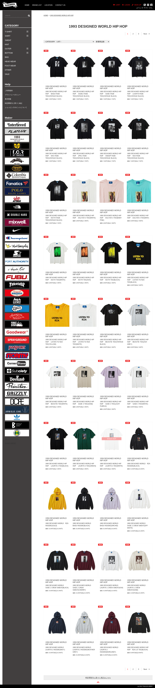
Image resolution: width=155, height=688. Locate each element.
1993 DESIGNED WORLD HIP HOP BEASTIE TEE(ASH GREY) (138, 342)
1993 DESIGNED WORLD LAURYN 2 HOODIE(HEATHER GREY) (84, 649)
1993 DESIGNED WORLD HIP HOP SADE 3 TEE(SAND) (83, 403)
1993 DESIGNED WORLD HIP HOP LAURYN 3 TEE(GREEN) (84, 465)
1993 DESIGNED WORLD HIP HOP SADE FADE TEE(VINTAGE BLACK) (110, 94)
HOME (27, 5)
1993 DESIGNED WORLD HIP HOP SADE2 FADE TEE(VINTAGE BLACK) (83, 94)
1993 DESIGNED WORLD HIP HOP (62, 15)
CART (118, 5)
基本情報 (8, 99)
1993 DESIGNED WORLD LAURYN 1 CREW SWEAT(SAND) (137, 587)
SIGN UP (137, 5)
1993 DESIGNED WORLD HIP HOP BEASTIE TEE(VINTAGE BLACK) (111, 342)
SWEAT (8, 40)
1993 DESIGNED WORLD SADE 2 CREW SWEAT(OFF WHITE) (137, 525)
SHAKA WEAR (10, 443)
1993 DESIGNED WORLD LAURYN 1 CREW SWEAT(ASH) (111, 586)
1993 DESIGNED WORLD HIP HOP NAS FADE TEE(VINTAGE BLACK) (56, 156)
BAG (7, 57)
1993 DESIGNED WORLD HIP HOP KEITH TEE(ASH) (83, 279)
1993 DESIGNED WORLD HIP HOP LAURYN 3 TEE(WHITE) (111, 465)
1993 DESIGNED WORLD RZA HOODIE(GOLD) (56, 524)
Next (146, 34)
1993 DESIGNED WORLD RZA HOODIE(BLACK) (138, 465)
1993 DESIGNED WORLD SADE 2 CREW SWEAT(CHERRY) (83, 587)
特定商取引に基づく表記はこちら (98, 678)
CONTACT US (60, 5)
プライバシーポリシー (13, 95)
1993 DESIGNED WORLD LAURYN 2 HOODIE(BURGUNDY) (110, 649)
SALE (7, 74)
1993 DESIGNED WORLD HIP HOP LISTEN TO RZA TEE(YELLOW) (56, 342)
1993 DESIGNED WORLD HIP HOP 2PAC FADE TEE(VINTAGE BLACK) (83, 156)
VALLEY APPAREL (12, 439)
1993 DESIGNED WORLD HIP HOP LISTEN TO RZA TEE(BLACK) (138, 280)
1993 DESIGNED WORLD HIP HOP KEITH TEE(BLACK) (110, 279)
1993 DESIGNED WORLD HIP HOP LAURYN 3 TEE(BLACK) (56, 465)
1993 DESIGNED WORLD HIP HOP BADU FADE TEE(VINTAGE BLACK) (56, 94)
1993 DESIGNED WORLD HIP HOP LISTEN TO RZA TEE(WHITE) (83, 342)
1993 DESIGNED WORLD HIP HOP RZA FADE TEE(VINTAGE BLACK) (138, 156)
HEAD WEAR (10, 61)
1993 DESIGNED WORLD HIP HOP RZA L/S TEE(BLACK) (138, 648)
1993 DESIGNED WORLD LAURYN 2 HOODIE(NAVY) (55, 648)
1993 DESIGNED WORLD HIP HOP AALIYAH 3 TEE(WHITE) (84, 217)
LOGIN (127, 5)
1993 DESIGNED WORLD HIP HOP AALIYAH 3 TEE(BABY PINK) (111, 218)
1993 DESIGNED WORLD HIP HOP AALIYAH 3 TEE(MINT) (138, 217)
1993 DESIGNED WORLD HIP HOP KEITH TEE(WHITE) (56, 279)
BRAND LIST (37, 5)
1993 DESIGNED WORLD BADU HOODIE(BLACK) (83, 524)
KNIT (7, 44)
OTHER (8, 70)
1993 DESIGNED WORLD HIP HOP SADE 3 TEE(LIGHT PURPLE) (110, 404)
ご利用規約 (9, 90)
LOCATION (48, 5)
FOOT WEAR (10, 66)
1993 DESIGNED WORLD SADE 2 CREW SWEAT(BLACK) (57, 586)
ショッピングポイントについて (16, 107)
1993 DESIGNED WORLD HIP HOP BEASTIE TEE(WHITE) (56, 403)
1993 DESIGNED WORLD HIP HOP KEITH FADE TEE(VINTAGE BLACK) (56, 218)
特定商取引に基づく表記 (13, 103)
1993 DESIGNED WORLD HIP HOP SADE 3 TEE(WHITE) (138, 403)
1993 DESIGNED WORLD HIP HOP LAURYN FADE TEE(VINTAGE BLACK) (138, 94)
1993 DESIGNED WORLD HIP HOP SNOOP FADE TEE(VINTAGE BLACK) (110, 156)
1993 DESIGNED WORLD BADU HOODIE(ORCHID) (110, 524)
